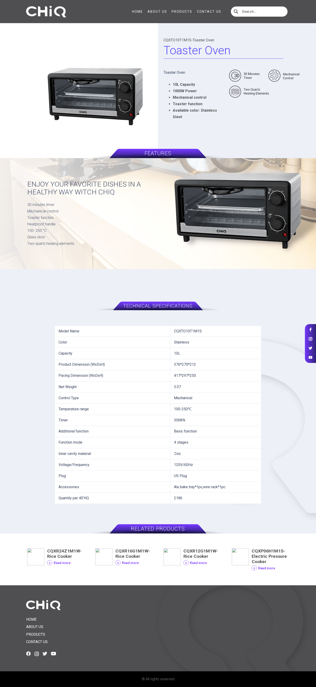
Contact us (37, 642)
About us (34, 627)
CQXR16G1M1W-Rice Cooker (132, 553)
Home (31, 619)
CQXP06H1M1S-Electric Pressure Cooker (269, 556)
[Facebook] (28, 653)
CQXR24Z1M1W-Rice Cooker (64, 553)
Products (35, 634)
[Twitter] (45, 653)
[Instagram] (36, 653)
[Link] (46, 11)
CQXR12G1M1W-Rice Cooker (200, 553)
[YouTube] (53, 653)
